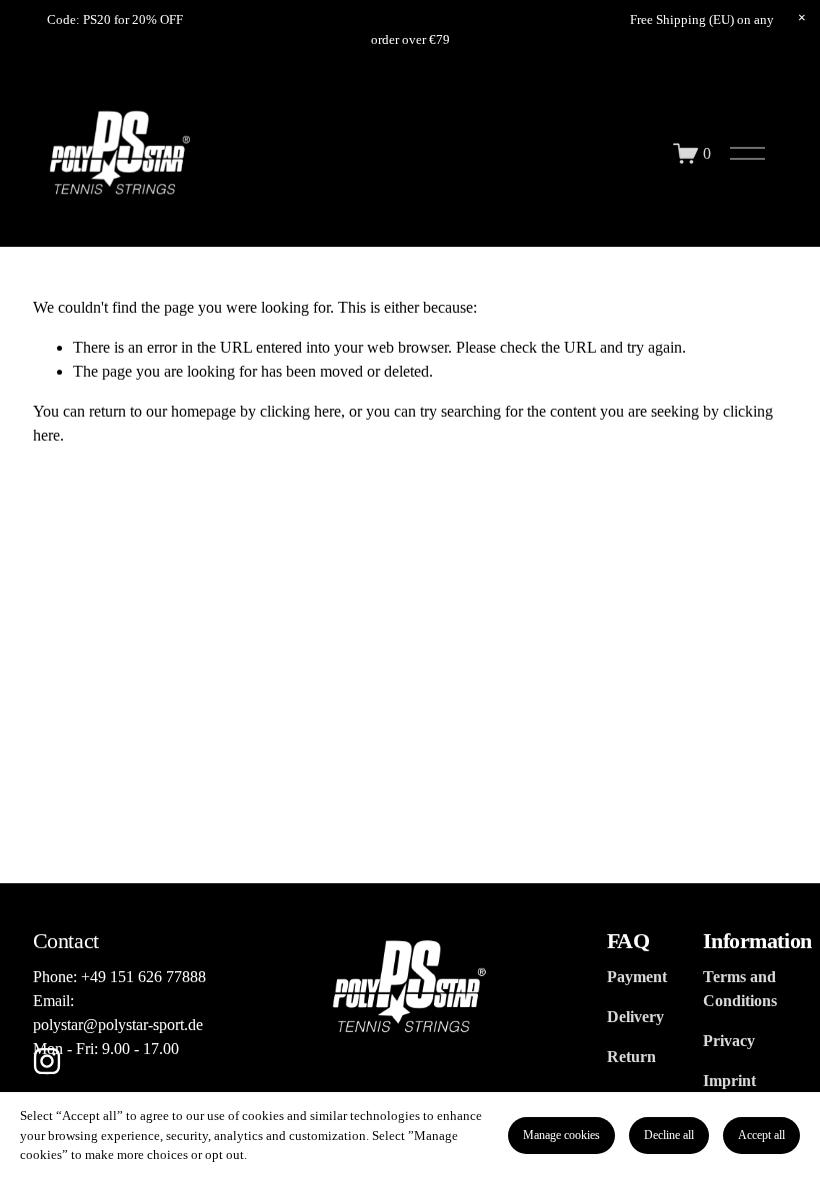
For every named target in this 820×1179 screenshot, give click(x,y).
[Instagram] (47, 1061)
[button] (802, 18)
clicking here (300, 411)
